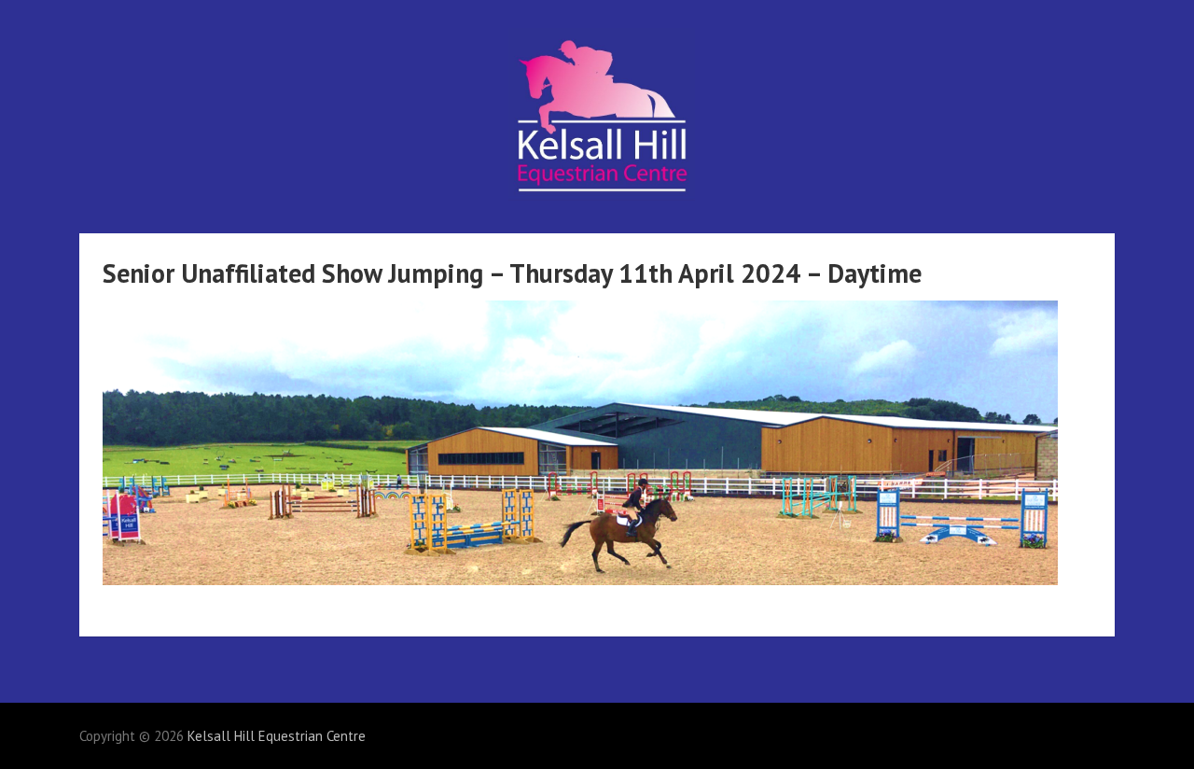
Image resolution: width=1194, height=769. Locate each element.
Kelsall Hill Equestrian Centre (276, 736)
